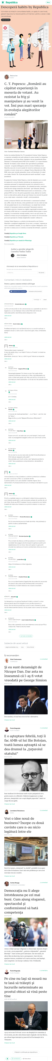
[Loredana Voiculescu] (6, 811)
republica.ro (9, 2)
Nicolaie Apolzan (24, 536)
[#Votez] (6, 346)
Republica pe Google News (18, 233)
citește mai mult (7, 315)
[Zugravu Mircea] (12, 368)
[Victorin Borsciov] (9, 304)
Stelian (11, 493)
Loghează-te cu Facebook (19, 291)
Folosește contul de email (35, 291)
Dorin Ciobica (17, 324)
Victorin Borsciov (20, 304)
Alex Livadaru (22, 255)
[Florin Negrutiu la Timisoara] (26, 1015)
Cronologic (36, 299)
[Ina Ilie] (26, 851)
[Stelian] (6, 494)
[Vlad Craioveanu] (6, 660)
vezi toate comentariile (26, 636)
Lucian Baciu (20, 559)
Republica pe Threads (16, 237)
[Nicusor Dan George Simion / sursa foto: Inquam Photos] (26, 700)
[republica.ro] (7, 1058)
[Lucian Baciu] (12, 559)
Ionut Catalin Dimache (28, 620)
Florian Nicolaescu (25, 516)
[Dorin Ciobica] (8, 324)
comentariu (44, 970)
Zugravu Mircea (22, 368)
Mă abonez (41, 272)
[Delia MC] (7, 596)
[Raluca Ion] (6, 77)
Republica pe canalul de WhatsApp (21, 240)
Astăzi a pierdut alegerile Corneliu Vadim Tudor (22, 250)
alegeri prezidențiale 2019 (11, 647)
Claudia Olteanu (23, 577)
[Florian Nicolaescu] (13, 516)
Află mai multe (5, 19)
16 (16, 1058)
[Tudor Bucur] (12, 431)
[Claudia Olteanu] (12, 576)
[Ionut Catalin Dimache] (14, 620)
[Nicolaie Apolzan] (13, 536)
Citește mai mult (9, 720)
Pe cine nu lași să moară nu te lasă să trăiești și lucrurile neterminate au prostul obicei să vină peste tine (25, 987)
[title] (13, 256)
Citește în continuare (26, 1052)
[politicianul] (26, 932)
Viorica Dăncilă (30, 647)
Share (27, 1058)
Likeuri (45, 299)
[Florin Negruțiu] (6, 729)
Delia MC (13, 596)
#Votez (11, 345)
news (22, 647)
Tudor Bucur (20, 431)
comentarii (44, 659)
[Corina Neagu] (6, 884)
